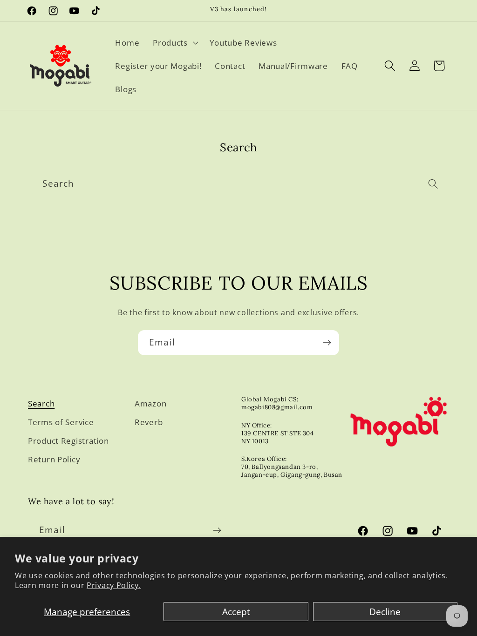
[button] (174, 42)
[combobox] (238, 183)
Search (41, 403)
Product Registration (68, 440)
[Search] (433, 183)
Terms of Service (61, 422)
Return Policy (54, 459)
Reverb (149, 422)
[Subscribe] (326, 342)
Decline (385, 611)
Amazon (150, 403)
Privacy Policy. (114, 585)
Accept (236, 611)
